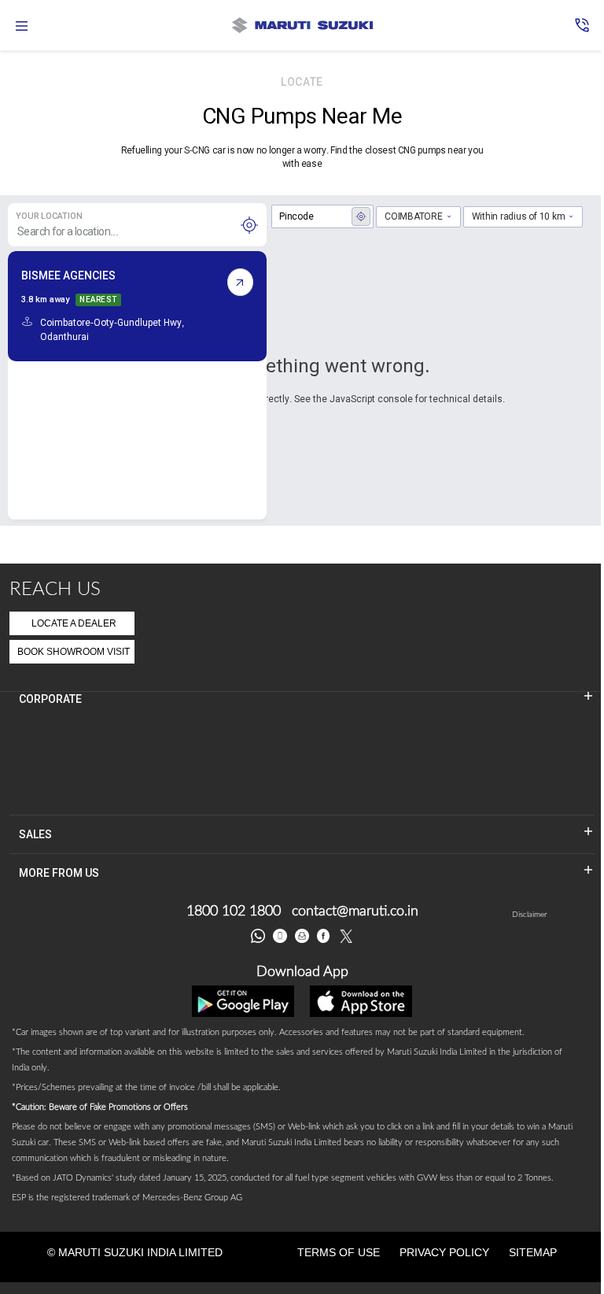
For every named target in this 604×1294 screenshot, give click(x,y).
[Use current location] (249, 225)
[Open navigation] (22, 26)
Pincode (296, 216)
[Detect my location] (361, 216)
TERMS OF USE (338, 1252)
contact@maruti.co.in (355, 911)
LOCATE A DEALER (73, 623)
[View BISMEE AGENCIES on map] (240, 282)
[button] (582, 25)
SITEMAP (533, 1252)
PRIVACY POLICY (444, 1252)
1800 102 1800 (233, 911)
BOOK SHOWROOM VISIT (73, 651)
